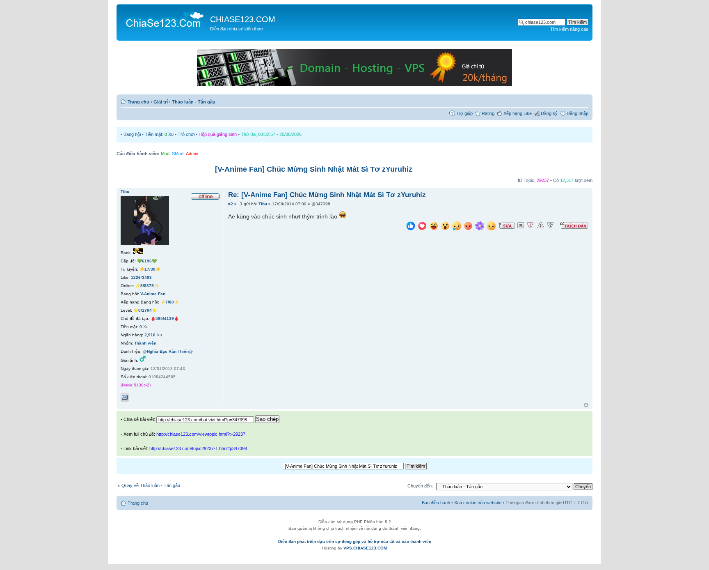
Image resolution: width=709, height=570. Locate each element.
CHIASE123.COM (242, 19)
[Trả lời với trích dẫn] (574, 225)
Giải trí (160, 101)
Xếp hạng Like (517, 113)
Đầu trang (586, 405)
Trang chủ (138, 101)
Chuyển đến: (420, 485)
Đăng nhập (577, 113)
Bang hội (132, 134)
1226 (136, 277)
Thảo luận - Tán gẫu (193, 101)
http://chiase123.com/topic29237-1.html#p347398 (198, 448)
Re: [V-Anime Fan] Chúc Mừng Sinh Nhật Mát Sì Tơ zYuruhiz (327, 195)
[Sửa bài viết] (506, 225)
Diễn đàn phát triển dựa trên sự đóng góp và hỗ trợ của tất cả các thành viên (354, 541)
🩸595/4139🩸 (165, 318)
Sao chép (267, 419)
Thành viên (145, 343)
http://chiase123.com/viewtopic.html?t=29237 (200, 434)
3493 (147, 277)
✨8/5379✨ (147, 285)
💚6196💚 (147, 261)
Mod (165, 153)
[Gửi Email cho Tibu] (125, 397)
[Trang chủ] (164, 19)
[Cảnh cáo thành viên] (541, 225)
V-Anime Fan (152, 294)
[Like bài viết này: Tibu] (410, 226)
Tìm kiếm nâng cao (569, 29)
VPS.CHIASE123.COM (365, 548)
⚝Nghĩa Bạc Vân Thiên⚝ (168, 351)
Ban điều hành (436, 502)
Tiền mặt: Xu (159, 134)
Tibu (262, 204)
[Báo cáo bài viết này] (530, 225)
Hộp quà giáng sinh (218, 134)
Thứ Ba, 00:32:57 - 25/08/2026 (271, 134)
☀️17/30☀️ (150, 269)
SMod (177, 153)
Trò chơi (186, 134)
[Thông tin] (550, 225)
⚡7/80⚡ (169, 302)
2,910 (150, 335)
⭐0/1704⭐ (145, 310)
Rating (488, 113)
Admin (192, 153)
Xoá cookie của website (477, 502)
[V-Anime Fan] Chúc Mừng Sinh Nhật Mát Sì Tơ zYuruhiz (313, 169)
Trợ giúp (464, 113)
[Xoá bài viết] (521, 225)
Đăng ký (549, 113)
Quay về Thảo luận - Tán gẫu (150, 485)
